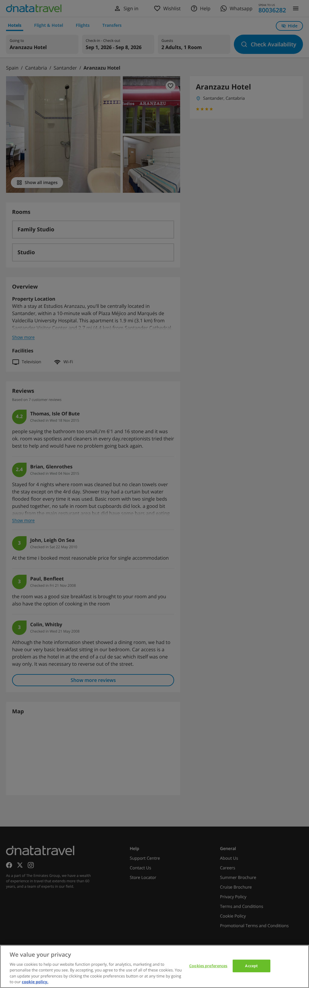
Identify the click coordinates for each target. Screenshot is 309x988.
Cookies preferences (208, 965)
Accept (251, 965)
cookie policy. (35, 981)
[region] (154, 966)
